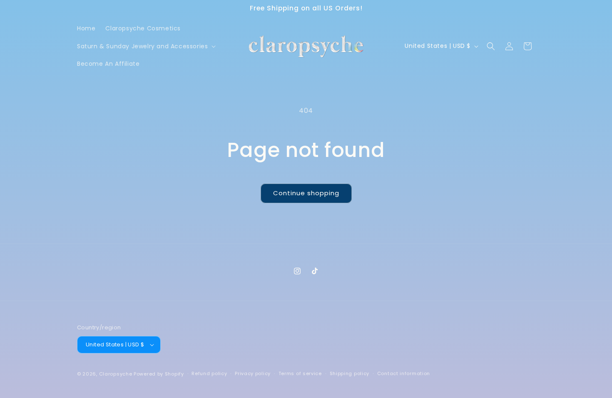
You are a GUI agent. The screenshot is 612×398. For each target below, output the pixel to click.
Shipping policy (350, 373)
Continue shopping (306, 193)
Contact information (403, 373)
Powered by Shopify (159, 374)
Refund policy (209, 373)
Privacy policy (253, 373)
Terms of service (300, 373)
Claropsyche (115, 374)
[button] (145, 46)
